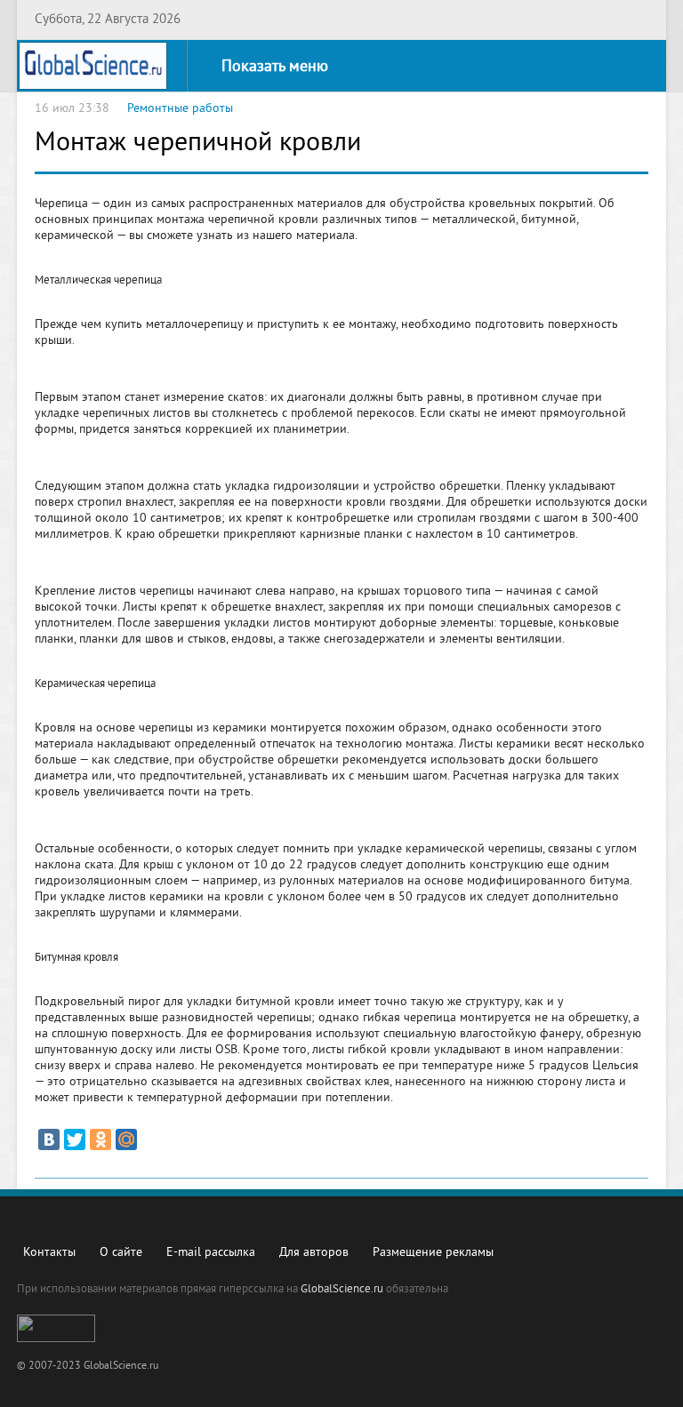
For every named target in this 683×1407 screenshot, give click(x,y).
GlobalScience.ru (342, 1290)
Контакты (49, 1252)
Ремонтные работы (180, 108)
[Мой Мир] (126, 1139)
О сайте (121, 1252)
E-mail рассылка (210, 1252)
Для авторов (314, 1252)
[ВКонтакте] (49, 1139)
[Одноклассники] (100, 1139)
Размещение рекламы (433, 1252)
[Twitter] (74, 1139)
